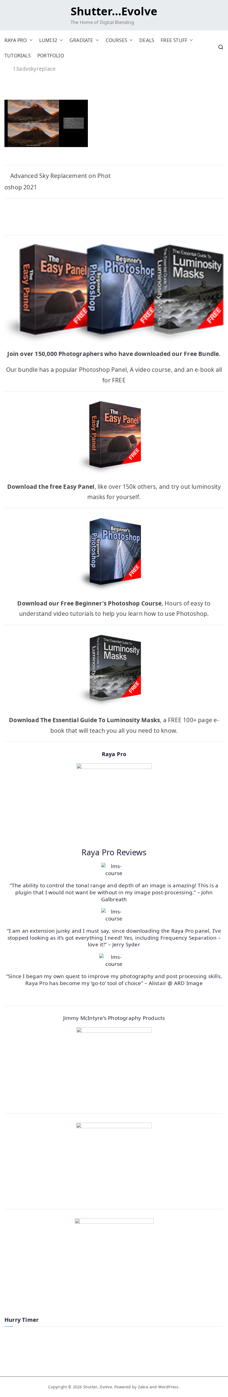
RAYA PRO (15, 40)
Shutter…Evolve (114, 11)
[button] (30, 40)
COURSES (116, 40)
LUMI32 (48, 40)
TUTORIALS (17, 55)
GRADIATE (81, 40)
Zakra (143, 1386)
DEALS (146, 40)
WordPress (168, 1386)
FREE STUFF (174, 40)
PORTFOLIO (50, 55)
